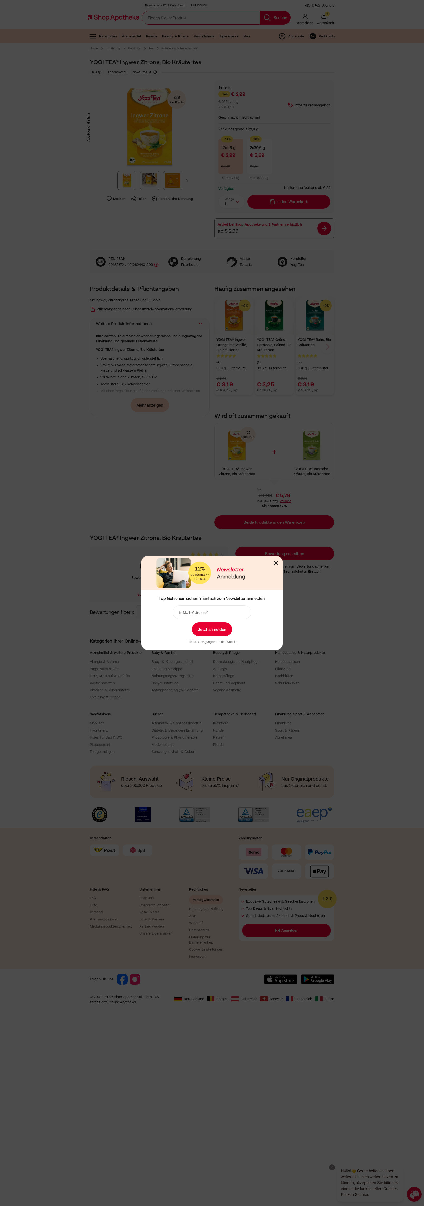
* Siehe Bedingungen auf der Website (211, 642)
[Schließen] (276, 563)
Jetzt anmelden (212, 629)
